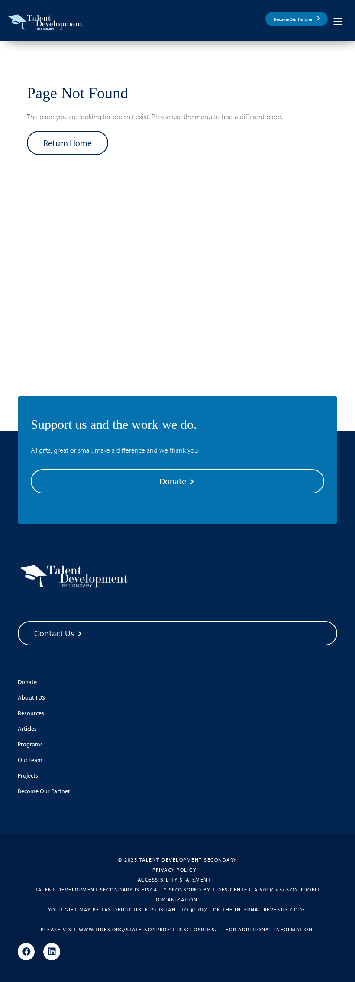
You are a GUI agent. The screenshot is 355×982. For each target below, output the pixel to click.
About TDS (31, 697)
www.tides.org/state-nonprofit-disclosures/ (148, 929)
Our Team (30, 760)
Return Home (67, 142)
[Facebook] (26, 952)
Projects (28, 775)
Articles (27, 728)
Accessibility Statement (174, 879)
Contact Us (55, 633)
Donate (173, 481)
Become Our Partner (293, 19)
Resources (31, 713)
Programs (30, 744)
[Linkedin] (51, 952)
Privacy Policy (174, 869)
